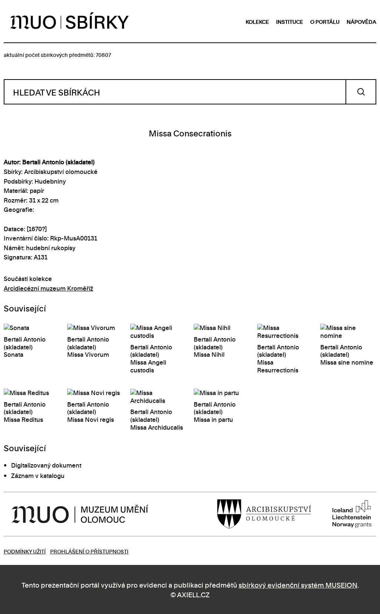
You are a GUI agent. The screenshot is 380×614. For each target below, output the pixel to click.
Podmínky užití (25, 551)
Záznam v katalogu (38, 475)
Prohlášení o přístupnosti (89, 551)
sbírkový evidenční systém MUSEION (298, 584)
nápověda (361, 21)
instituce (289, 21)
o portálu (325, 21)
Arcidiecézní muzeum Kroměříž (48, 288)
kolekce (257, 21)
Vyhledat (360, 91)
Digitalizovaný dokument (46, 465)
